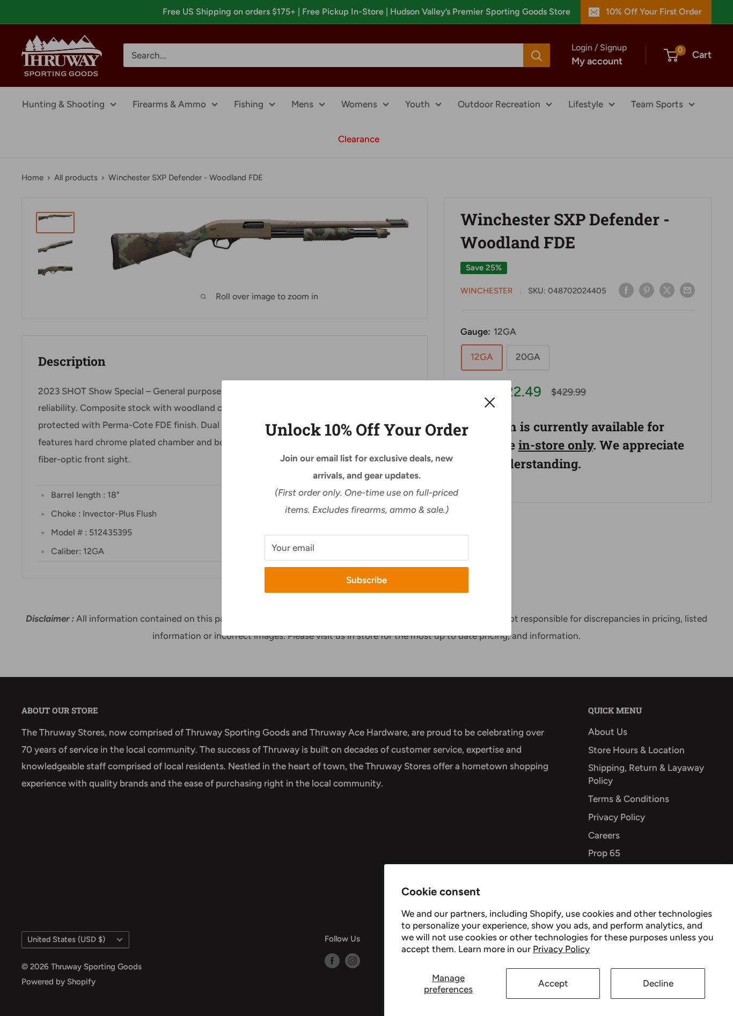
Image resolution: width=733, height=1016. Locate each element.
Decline (658, 983)
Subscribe (366, 580)
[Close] (490, 401)
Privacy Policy (561, 949)
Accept (553, 983)
